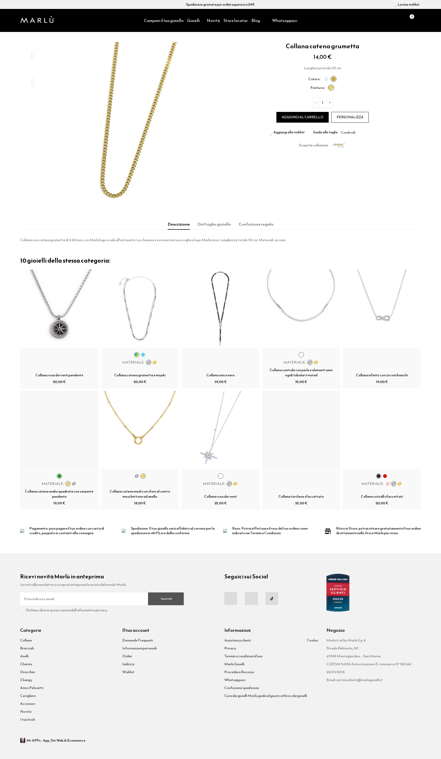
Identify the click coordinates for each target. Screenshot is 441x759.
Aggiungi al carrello (302, 117)
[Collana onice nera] (220, 309)
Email (366, 132)
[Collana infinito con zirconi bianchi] (382, 309)
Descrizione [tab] (179, 224)
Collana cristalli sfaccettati (382, 496)
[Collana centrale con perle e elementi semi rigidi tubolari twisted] (301, 309)
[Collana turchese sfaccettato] (301, 430)
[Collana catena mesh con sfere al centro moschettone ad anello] (140, 430)
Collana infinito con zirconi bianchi (382, 375)
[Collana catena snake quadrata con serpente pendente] (59, 430)
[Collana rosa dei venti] (220, 430)
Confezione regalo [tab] (256, 224)
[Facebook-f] (230, 598)
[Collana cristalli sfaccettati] (382, 430)
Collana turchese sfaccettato (301, 496)
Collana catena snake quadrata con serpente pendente (59, 494)
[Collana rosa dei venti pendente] (59, 309)
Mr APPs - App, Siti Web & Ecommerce (56, 740)
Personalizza (350, 117)
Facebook (360, 132)
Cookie (312, 640)
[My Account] (418, 20)
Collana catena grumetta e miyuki (140, 375)
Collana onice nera (220, 375)
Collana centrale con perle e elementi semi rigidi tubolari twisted (301, 372)
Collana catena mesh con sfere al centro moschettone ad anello (140, 494)
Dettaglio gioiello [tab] (214, 224)
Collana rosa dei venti (220, 496)
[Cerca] (400, 20)
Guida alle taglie (325, 132)
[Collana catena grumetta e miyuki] (140, 309)
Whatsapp (372, 132)
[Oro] (333, 79)
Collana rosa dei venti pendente (59, 375)
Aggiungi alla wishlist (289, 132)
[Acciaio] (326, 79)
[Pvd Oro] (331, 87)
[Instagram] (251, 598)
